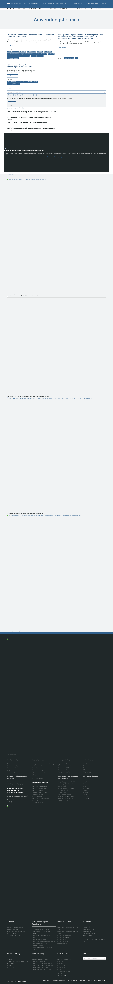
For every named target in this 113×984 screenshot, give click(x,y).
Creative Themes (21, 981)
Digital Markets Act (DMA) (39, 939)
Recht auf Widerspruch (13, 772)
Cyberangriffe (86, 927)
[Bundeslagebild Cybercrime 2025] (56, 572)
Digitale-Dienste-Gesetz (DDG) (41, 935)
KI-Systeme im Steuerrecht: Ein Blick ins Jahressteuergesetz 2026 (32, 134)
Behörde (35, 81)
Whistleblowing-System (83, 8)
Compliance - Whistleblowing (40, 929)
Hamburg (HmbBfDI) (63, 790)
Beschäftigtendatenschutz (39, 786)
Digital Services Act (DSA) (39, 943)
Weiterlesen (13, 46)
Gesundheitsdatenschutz (39, 792)
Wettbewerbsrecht (62, 975)
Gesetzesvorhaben (62, 943)
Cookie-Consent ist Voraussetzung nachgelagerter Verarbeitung (25, 513)
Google (85, 782)
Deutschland (40, 51)
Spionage (60, 969)
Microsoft (86, 788)
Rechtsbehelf (51, 53)
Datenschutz (33, 4)
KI (69, 4)
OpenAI (85, 790)
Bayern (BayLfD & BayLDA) (65, 784)
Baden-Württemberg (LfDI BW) (66, 782)
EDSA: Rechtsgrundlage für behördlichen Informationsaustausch (31, 128)
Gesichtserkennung (37, 794)
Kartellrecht (60, 963)
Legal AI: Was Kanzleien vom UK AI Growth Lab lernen (27, 123)
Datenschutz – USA (63, 768)
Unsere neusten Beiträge (16, 108)
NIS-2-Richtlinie (87, 935)
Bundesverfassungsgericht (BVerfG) (42, 963)
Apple (84, 780)
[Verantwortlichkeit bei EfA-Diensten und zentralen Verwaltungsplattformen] (56, 345)
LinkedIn (85, 784)
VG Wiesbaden (16, 83)
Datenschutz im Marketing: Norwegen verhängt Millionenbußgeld (31, 112)
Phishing (85, 937)
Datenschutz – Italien (64, 770)
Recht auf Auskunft (12, 764)
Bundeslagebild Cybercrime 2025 (16, 631)
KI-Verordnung (11, 967)
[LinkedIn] (10, 8)
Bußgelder (10, 782)
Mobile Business (37, 796)
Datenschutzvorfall (37, 790)
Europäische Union (92, 4)
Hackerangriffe (87, 931)
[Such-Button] (104, 92)
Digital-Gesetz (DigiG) (38, 937)
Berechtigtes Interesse (38, 768)
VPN (84, 770)
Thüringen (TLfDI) (63, 800)
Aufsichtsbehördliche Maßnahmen (16, 784)
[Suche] (105, 3)
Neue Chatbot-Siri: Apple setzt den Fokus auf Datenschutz (29, 117)
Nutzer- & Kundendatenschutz (40, 798)
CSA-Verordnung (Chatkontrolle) (41, 931)
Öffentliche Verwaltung (13, 935)
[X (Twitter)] (7, 8)
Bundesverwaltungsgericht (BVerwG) (42, 965)
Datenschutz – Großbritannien (66, 766)
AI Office (9, 959)
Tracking (85, 768)
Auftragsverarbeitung (38, 766)
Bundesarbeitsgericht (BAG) (40, 959)
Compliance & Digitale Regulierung (54, 4)
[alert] (56, 106)
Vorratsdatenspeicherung (64, 971)
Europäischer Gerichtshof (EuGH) (41, 969)
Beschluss (10, 83)
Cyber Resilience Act (88, 929)
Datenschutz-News (31, 51)
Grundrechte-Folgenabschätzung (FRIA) (18, 961)
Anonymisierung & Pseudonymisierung (43, 764)
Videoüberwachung (37, 802)
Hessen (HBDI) (62, 792)
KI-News (9, 965)
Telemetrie (86, 766)
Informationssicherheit (89, 933)
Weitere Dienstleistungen (97, 8)
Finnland (37, 53)
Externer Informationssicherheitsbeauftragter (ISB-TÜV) (53, 8)
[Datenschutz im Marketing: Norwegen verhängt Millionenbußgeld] (56, 236)
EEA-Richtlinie (61, 961)
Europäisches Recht (63, 941)
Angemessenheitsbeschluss (65, 764)
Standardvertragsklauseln (65, 772)
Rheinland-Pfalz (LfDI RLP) (65, 798)
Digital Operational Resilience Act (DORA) (43, 941)
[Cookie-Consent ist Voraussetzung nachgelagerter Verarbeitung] (56, 455)
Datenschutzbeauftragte (39, 772)
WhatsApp (86, 798)
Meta (84, 786)
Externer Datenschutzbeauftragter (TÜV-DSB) (24, 8)
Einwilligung (35, 776)
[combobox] (55, 92)
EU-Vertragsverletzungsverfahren (15, 53)
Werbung (59, 973)
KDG (76, 58)
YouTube (85, 796)
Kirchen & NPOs (11, 933)
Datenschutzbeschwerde (39, 788)
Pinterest (85, 792)
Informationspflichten (38, 778)
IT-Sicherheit (78, 4)
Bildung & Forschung (12, 929)
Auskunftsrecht (29, 81)
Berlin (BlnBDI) (62, 786)
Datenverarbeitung (37, 774)
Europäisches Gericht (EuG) (40, 967)
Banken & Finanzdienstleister (15, 927)
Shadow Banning (62, 967)
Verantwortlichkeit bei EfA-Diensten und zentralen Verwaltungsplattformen (28, 396)
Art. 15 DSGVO (21, 81)
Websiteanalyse (87, 772)
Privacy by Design (37, 800)
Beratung (72, 8)
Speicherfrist (40, 56)
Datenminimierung (37, 770)
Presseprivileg (61, 965)
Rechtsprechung (38, 954)
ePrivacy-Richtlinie (37, 945)
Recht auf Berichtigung (13, 766)
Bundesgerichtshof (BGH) (39, 961)
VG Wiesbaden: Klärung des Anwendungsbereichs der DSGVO (19, 66)
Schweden (33, 56)
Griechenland (44, 53)
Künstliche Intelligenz (14, 954)
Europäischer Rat (62, 939)
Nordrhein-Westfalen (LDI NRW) (66, 796)
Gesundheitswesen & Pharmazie (16, 931)
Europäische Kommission (28, 53)
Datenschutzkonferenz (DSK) (66, 788)
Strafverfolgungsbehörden (13, 58)
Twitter (85, 794)
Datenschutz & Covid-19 (64, 959)
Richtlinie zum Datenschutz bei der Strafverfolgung (19, 56)
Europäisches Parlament (64, 937)
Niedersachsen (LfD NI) (64, 794)
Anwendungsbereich (12, 51)
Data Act (34, 933)
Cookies (85, 764)
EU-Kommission (47, 51)
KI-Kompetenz (11, 963)
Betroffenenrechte (22, 51)
